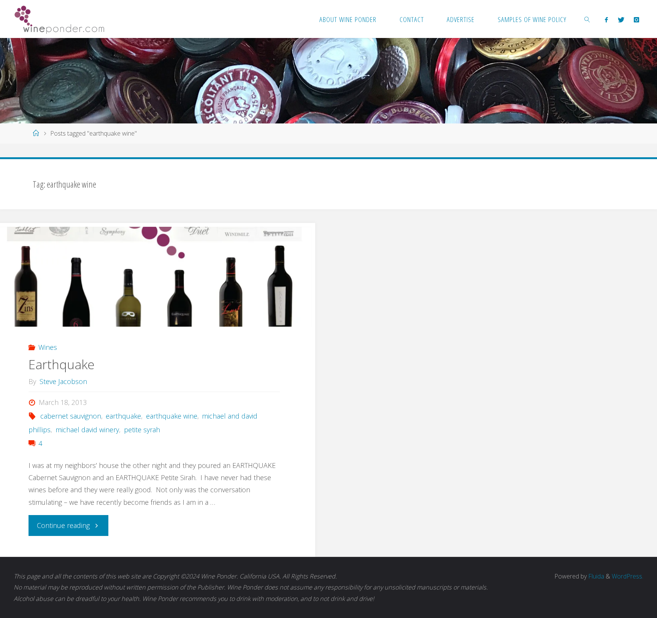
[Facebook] (606, 19)
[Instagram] (636, 19)
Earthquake (62, 364)
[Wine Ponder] (59, 19)
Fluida (595, 576)
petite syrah (142, 429)
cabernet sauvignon (70, 415)
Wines (47, 347)
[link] (587, 19)
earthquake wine (171, 415)
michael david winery (87, 429)
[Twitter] (621, 19)
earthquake (123, 415)
